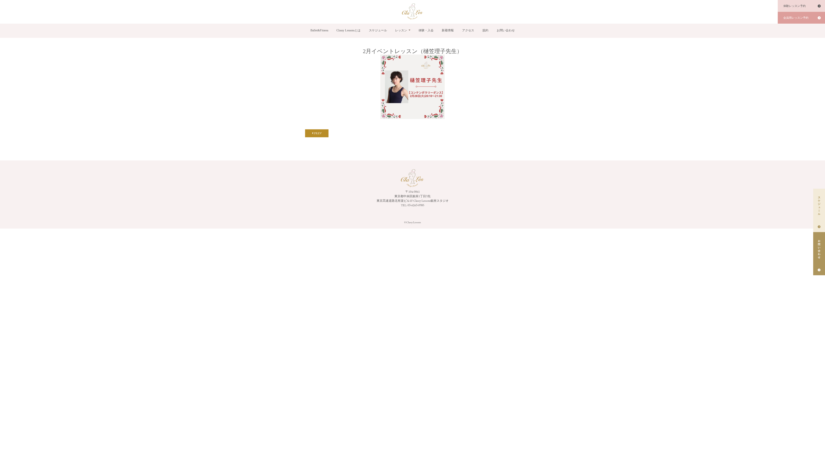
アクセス (468, 30)
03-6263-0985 (416, 205)
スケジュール (378, 30)
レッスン (401, 30)
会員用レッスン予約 (795, 18)
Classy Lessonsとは (348, 30)
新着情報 (448, 30)
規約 (485, 30)
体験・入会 (426, 30)
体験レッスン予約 (794, 6)
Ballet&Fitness (319, 30)
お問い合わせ (506, 30)
